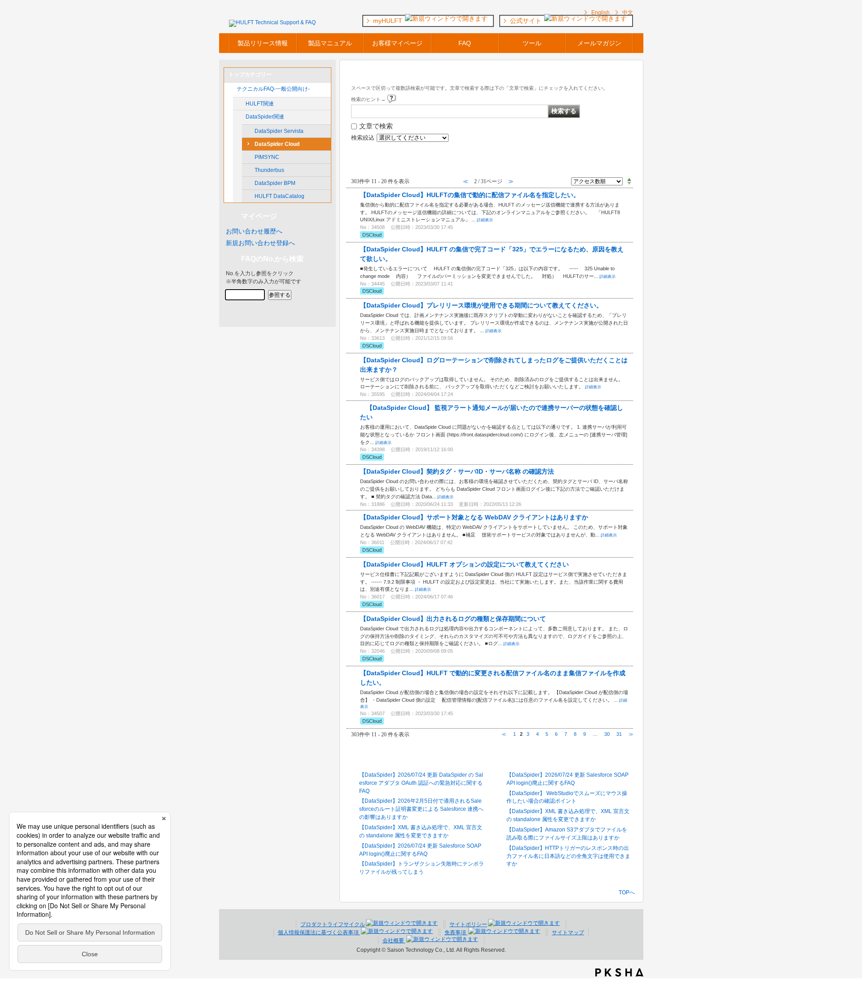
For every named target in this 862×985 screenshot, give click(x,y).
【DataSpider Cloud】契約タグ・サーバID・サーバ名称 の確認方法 (457, 471)
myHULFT (388, 20)
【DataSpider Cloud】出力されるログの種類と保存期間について (453, 618)
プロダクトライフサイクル (332, 924)
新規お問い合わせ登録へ (260, 242)
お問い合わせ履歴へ (254, 231)
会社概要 (394, 940)
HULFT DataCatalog (279, 196)
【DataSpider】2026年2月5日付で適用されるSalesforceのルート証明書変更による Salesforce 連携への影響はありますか (421, 809)
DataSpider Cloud (277, 144)
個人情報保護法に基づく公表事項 (319, 932)
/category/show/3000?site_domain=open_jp (239, 117)
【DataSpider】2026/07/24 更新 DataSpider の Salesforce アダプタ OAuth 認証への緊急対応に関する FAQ (421, 783)
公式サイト (526, 20)
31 (619, 734)
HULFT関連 (260, 104)
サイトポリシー (468, 924)
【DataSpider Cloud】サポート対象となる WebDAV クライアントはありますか (474, 517)
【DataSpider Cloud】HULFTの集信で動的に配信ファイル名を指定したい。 (470, 194)
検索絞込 (362, 138)
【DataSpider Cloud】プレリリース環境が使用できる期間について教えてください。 (481, 305)
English (600, 12)
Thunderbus (269, 170)
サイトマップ (568, 932)
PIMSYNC (267, 157)
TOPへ (627, 892)
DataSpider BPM (275, 183)
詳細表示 (485, 220)
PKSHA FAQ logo (619, 972)
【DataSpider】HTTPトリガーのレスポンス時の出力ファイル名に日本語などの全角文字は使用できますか (568, 856)
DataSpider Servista (279, 131)
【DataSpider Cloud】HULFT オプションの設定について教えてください (464, 564)
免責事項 (455, 932)
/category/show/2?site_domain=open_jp (230, 89)
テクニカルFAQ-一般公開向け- (273, 89)
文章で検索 (376, 126)
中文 (627, 12)
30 (607, 734)
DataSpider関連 (265, 117)
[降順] (629, 183)
